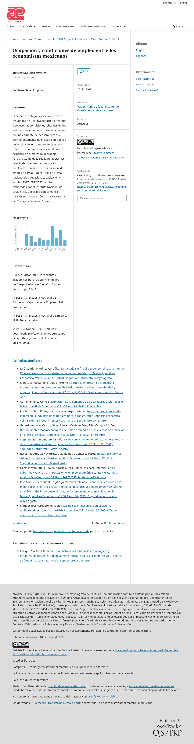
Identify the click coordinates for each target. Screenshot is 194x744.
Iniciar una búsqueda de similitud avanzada (61, 531)
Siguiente (115, 523)
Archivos (28, 39)
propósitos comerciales (102, 696)
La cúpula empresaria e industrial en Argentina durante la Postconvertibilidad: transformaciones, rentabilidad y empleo (68, 387)
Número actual (65, 26)
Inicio (10, 26)
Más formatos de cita (92, 198)
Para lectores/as (145, 78)
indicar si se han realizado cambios (151, 686)
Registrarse (169, 3)
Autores (118, 26)
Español (141, 56)
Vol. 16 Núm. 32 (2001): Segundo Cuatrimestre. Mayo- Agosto (72, 39)
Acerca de (26, 26)
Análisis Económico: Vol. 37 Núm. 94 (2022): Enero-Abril (66, 406)
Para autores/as (145, 84)
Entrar (183, 3)
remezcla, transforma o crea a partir (58, 703)
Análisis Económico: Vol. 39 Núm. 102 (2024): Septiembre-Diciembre (63, 477)
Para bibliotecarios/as (148, 90)
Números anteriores (94, 26)
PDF (85, 71)
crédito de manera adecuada (66, 686)
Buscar (45, 26)
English (141, 50)
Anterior (21, 523)
